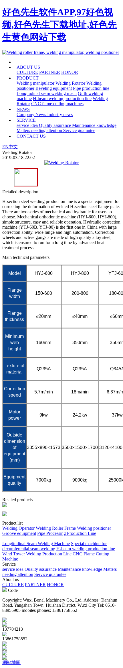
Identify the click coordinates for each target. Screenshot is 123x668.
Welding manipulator (35, 83)
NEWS (23, 109)
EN (5, 146)
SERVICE (26, 120)
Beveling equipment (53, 88)
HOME (33, 62)
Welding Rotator (70, 83)
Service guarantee (79, 130)
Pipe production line (91, 88)
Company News (32, 114)
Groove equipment (19, 533)
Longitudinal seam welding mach (47, 93)
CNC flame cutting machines (57, 103)
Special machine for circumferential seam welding (54, 546)
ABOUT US (28, 67)
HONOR (69, 72)
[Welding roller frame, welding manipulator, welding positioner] (60, 52)
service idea (28, 125)
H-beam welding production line (62, 98)
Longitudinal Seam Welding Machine (36, 543)
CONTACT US (31, 136)
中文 (13, 146)
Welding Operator (18, 528)
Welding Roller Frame (56, 528)
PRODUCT (28, 78)
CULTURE (27, 72)
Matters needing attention (40, 130)
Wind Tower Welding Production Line (37, 553)
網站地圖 (11, 662)
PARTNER (49, 72)
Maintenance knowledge (94, 125)
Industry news (60, 114)
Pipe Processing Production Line (66, 533)
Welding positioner (94, 528)
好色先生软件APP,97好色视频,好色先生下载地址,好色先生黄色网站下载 (59, 24)
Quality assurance (55, 125)
